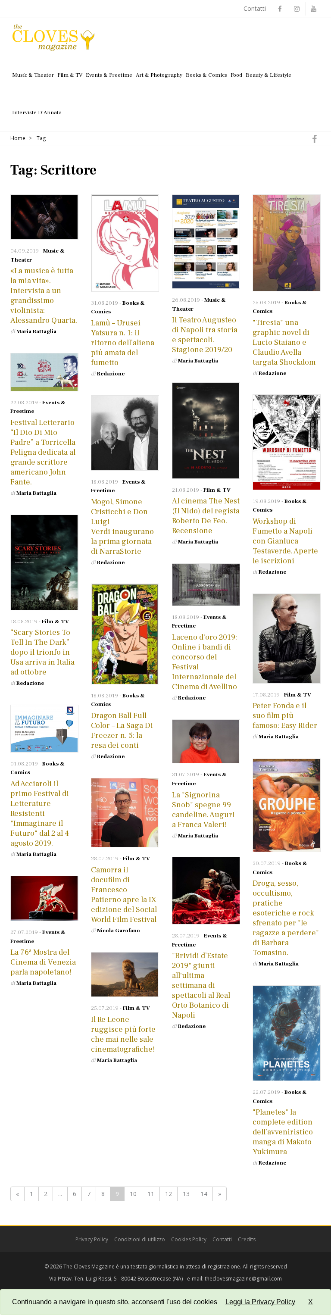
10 (133, 1194)
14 (203, 1194)
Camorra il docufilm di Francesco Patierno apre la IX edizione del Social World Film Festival (124, 895)
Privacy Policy (91, 1239)
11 (150, 1194)
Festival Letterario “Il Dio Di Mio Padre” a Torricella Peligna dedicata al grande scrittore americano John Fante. (42, 452)
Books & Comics (206, 75)
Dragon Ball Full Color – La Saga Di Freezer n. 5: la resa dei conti (122, 730)
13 (186, 1194)
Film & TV (69, 75)
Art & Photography (159, 75)
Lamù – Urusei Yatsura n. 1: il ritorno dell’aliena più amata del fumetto (122, 343)
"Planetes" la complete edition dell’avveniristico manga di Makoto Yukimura (283, 1132)
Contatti (255, 8)
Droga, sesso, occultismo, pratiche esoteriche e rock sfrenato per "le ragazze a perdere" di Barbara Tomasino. (286, 918)
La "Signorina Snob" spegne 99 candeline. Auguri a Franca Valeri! (203, 810)
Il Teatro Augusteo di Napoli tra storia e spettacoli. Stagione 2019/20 (204, 335)
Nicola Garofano (118, 930)
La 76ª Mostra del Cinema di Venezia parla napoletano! (43, 962)
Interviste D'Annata (37, 112)
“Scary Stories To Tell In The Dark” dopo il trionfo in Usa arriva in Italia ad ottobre (42, 652)
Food (236, 75)
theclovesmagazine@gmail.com (243, 1278)
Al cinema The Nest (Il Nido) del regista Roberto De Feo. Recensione (206, 516)
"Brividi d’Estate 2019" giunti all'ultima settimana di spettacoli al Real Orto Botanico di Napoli (201, 985)
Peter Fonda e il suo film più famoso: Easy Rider (285, 716)
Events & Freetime (109, 75)
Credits (247, 1239)
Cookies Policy (188, 1239)
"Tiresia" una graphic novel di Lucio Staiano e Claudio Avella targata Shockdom (285, 342)
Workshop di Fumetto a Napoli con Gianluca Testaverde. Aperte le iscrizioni (285, 541)
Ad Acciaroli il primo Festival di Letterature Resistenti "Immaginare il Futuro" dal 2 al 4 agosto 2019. (39, 813)
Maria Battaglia (36, 331)
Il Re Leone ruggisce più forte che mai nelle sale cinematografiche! (123, 1034)
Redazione (111, 373)
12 (168, 1194)
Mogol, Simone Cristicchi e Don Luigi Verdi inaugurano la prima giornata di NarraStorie (122, 526)
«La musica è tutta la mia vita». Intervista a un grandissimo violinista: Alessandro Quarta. (43, 295)
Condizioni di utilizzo (139, 1239)
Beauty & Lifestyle (268, 75)
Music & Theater (33, 75)
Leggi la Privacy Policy (260, 1302)
